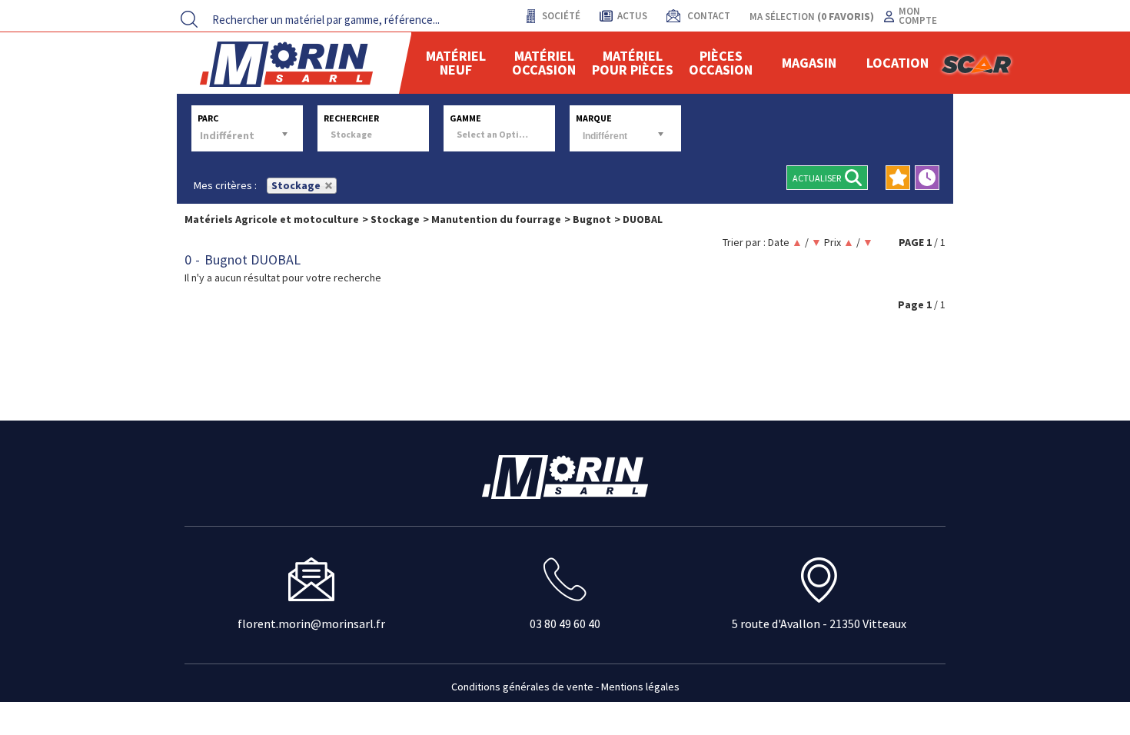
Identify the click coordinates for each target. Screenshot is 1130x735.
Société (560, 15)
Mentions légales (640, 686)
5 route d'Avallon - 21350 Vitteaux (819, 623)
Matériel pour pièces (632, 62)
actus (632, 15)
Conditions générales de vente (522, 686)
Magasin (809, 63)
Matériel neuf (456, 62)
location (897, 63)
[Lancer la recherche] (189, 19)
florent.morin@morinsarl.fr (311, 623)
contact (707, 15)
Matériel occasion (544, 62)
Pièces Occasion (721, 62)
